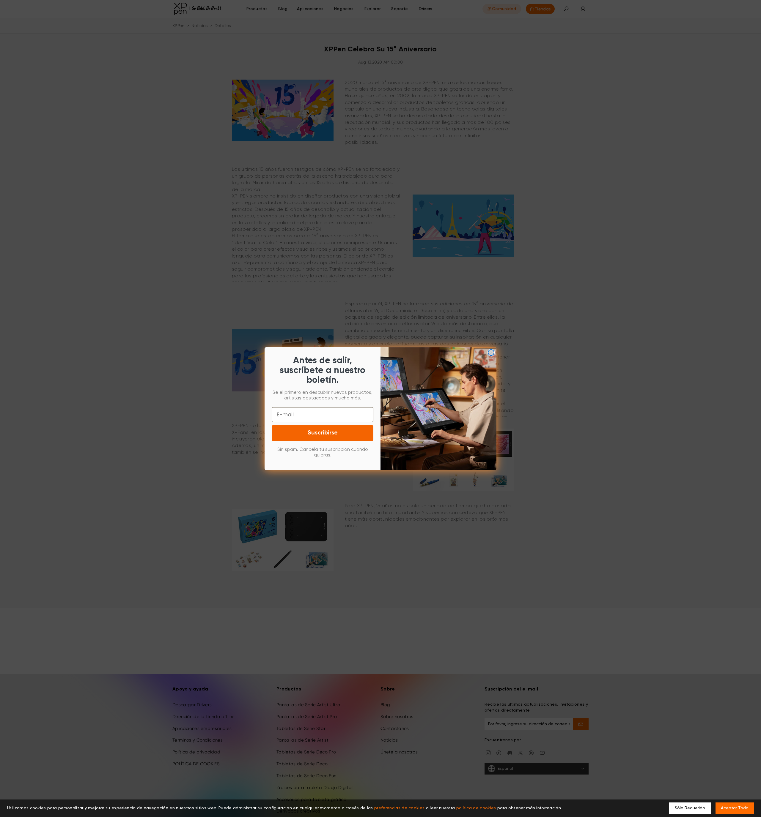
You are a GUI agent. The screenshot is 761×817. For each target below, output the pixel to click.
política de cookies (476, 808)
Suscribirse (323, 433)
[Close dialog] (491, 352)
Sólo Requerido (690, 808)
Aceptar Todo (735, 808)
